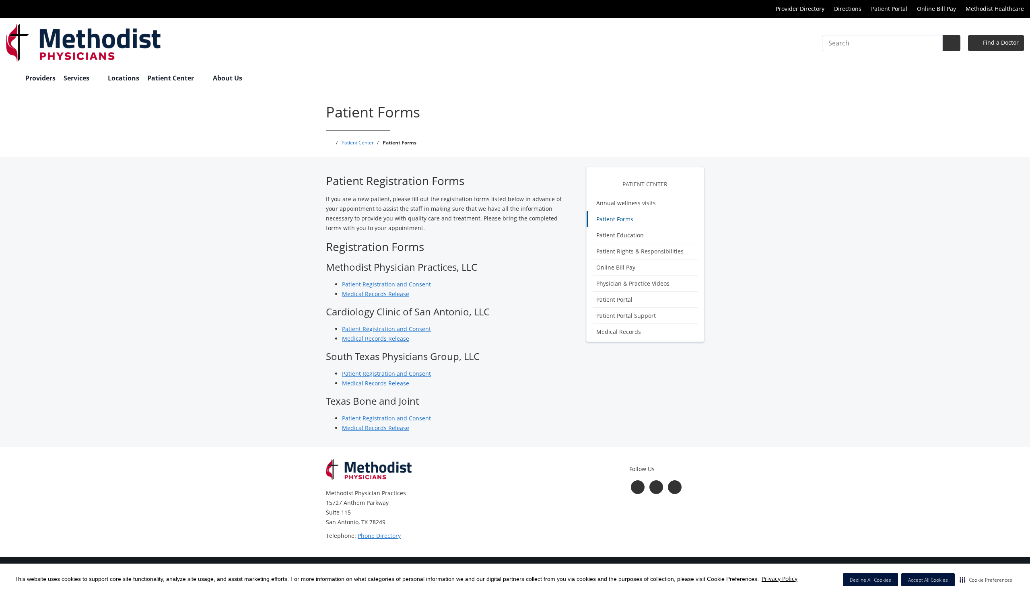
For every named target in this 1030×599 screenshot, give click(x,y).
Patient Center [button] (171, 78)
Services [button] (77, 78)
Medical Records (618, 332)
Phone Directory (379, 535)
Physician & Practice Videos (633, 283)
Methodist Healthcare (995, 8)
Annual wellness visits (626, 203)
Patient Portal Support (626, 315)
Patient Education (620, 235)
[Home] (11, 79)
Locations (123, 78)
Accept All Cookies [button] (928, 579)
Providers (40, 78)
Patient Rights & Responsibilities (640, 251)
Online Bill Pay (936, 8)
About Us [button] (228, 78)
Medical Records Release (375, 294)
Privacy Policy (779, 579)
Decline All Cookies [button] (870, 579)
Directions (847, 8)
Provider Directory (800, 8)
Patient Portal (889, 8)
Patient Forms (614, 219)
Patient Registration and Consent (386, 284)
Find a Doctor (1000, 42)
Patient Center (644, 184)
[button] (986, 579)
